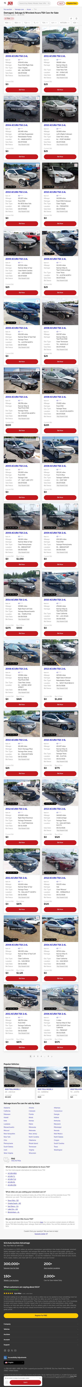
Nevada (56, 1130)
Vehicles (7, 1329)
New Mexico (58, 1134)
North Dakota (58, 1137)
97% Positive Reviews (11, 1290)
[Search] (49, 3)
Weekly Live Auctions (11, 1280)
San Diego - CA (13, 1206)
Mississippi (57, 1127)
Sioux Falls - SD (13, 1200)
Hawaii (6, 1117)
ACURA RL (11, 1182)
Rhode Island (33, 1143)
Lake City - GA (13, 1209)
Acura (29, 9)
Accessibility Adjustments (17, 1357)
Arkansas (57, 1108)
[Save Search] (76, 18)
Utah (5, 1150)
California (7, 1111)
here (41, 1222)
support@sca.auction (35, 1368)
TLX (27, 23)
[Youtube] (15, 1350)
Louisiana (7, 1124)
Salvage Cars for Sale (11, 1268)
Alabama (7, 1108)
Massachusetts (9, 1127)
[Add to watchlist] (37, 29)
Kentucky (57, 1121)
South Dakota (8, 1147)
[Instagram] (5, 1350)
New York (7, 1137)
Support (7, 1345)
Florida (31, 1114)
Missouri (6, 1130)
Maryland (57, 1124)
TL (36, 23)
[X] (12, 1350)
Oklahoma (32, 1140)
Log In (61, 3)
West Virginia (8, 1153)
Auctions (7, 1334)
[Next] (51, 1056)
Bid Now (22, 90)
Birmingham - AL (13, 1212)
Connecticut (58, 1111)
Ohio (5, 1140)
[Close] (40, 1378)
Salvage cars (19, 9)
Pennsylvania (8, 1143)
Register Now (72, 3)
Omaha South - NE (14, 1203)
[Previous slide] (7, 40)
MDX (8, 23)
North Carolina (34, 1137)
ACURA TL (11, 1176)
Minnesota (32, 1127)
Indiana (56, 1117)
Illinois (31, 1117)
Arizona (31, 1108)
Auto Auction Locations (52, 1268)
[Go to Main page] (10, 3)
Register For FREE (41, 1315)
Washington (58, 1150)
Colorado (32, 1111)
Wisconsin (32, 1153)
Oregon (56, 1140)
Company (7, 1324)
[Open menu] (5, 3)
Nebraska (32, 1130)
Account (7, 1339)
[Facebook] (8, 1350)
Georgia (56, 1114)
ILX (54, 23)
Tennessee (32, 1147)
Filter (9, 18)
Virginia (31, 1150)
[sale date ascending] (71, 18)
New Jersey (33, 1134)
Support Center (40, 1234)
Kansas (31, 1121)
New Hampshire (9, 1134)
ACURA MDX (12, 1173)
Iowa (5, 1121)
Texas (56, 1147)
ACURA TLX (12, 1179)
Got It (25, 1382)
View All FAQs (16, 1161)
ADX (75, 23)
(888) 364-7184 (22, 1368)
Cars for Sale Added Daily (53, 1280)
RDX (18, 23)
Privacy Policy (73, 1376)
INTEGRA (65, 23)
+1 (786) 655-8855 (10, 1368)
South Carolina (59, 1143)
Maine (31, 1124)
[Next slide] (36, 40)
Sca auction (8, 9)
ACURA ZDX (12, 1185)
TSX (45, 23)
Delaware (7, 1114)
